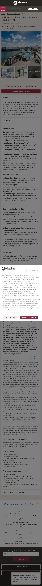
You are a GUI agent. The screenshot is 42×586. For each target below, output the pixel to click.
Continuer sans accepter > (33, 270)
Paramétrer (10, 317)
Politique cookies (13, 310)
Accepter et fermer (28, 317)
